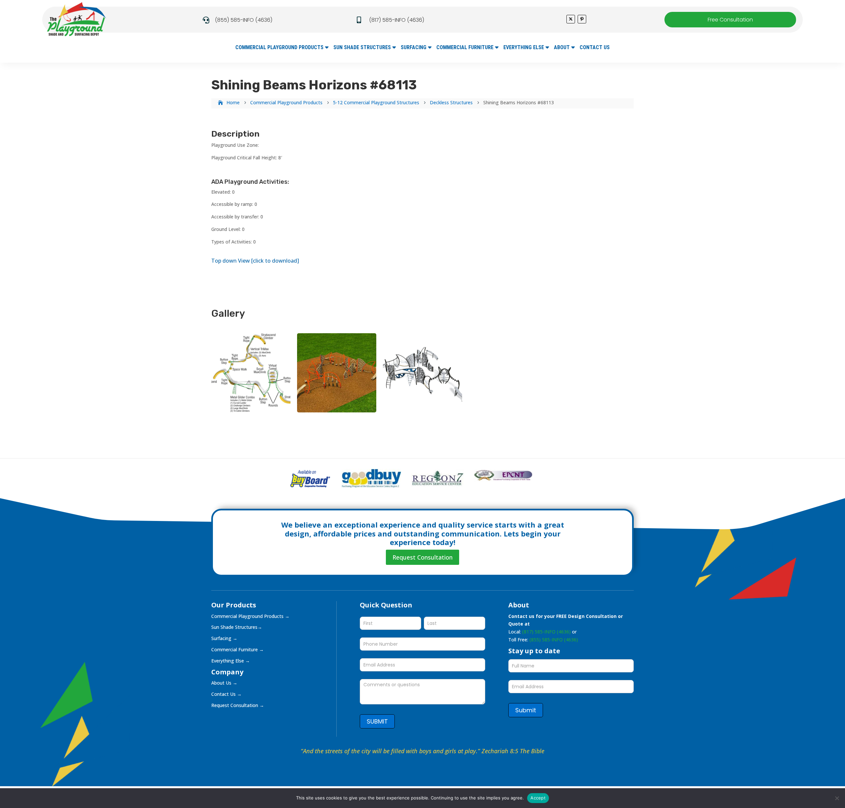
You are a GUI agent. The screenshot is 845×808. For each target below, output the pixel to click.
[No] (836, 798)
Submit (525, 710)
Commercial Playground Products (279, 47)
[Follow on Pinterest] (582, 19)
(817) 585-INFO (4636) (396, 20)
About (562, 47)
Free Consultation (730, 19)
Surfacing (413, 47)
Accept (538, 797)
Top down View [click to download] (255, 260)
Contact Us (595, 47)
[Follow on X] (570, 19)
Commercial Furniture (464, 47)
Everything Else (523, 47)
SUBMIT (377, 721)
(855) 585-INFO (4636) (243, 20)
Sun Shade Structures (362, 47)
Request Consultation (422, 557)
